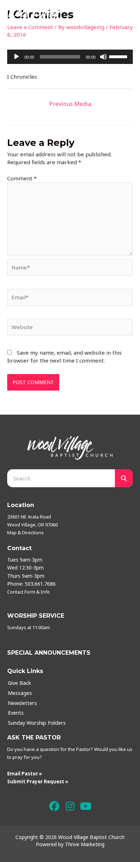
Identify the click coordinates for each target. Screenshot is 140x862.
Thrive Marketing (84, 844)
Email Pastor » (24, 773)
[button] (54, 806)
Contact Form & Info (28, 592)
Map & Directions (25, 532)
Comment (22, 178)
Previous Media (70, 104)
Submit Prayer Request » (37, 781)
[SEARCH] (124, 478)
